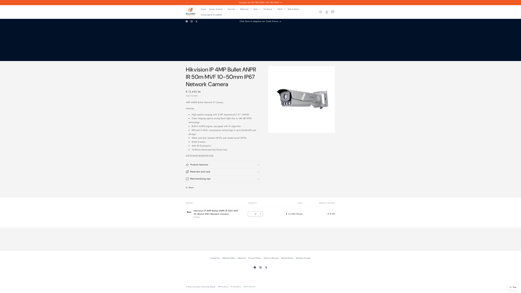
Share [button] (191, 187)
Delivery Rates (229, 258)
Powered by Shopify (208, 287)
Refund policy (223, 287)
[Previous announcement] (187, 2)
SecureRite (196, 287)
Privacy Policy (254, 258)
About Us (242, 258)
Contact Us (215, 258)
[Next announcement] (334, 2)
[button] (217, 9)
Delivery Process (303, 258)
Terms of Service (271, 258)
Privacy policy (236, 287)
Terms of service (249, 287)
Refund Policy (287, 258)
